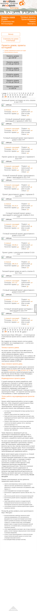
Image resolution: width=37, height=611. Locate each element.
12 (28, 93)
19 (12, 95)
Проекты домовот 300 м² (12, 87)
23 (22, 95)
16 (5, 95)
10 (23, 93)
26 (30, 95)
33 (15, 97)
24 (25, 95)
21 (17, 95)
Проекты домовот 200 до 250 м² (12, 75)
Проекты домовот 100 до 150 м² (12, 63)
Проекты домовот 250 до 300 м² (12, 81)
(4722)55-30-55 (13, 370)
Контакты (32, 24)
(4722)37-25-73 (25, 370)
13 (30, 93)
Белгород (14, 8)
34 (18, 97)
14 (33, 93)
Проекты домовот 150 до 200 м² (12, 69)
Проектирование (28, 19)
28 (3, 97)
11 (25, 93)
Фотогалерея (7, 24)
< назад (4, 93)
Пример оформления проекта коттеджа (15, 50)
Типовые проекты (28, 17)
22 (20, 95)
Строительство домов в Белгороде (10, 39)
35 (20, 97)
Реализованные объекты (11, 52)
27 (32, 95)
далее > (24, 97)
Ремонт (32, 21)
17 (7, 95)
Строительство (7, 21)
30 (8, 97)
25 (27, 95)
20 (15, 95)
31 (10, 97)
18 (10, 95)
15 (3, 95)
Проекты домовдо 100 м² (12, 57)
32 (13, 97)
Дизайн (4, 19)
